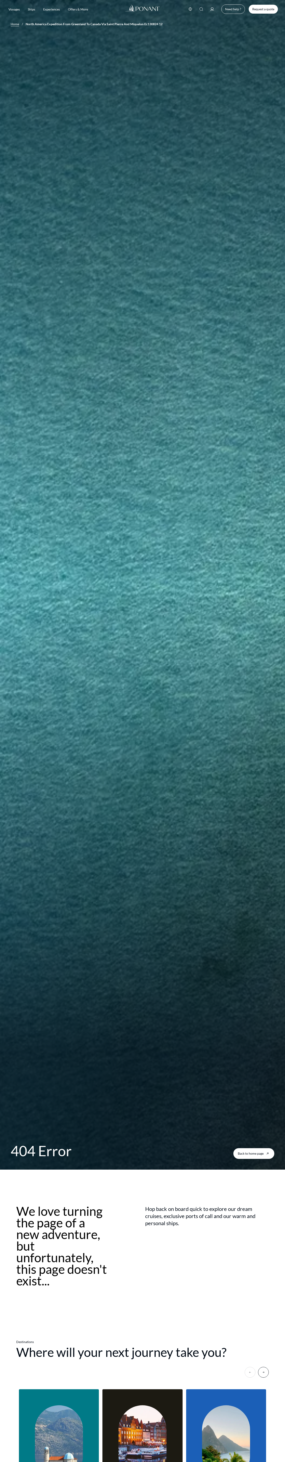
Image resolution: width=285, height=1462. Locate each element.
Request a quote (263, 9)
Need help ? (233, 9)
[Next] (263, 1372)
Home (15, 24)
